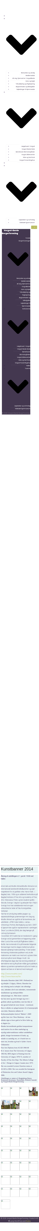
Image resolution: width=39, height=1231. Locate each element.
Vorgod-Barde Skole (28, 149)
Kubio (28, 1221)
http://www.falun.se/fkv (11, 976)
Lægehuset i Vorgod (28, 146)
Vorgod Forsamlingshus (27, 160)
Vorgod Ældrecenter (28, 155)
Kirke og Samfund (29, 157)
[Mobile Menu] (34, 227)
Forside (34, 16)
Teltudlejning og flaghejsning (25, 84)
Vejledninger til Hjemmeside (25, 89)
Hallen (35, 163)
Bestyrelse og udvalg (28, 73)
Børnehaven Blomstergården (25, 152)
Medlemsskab (30, 75)
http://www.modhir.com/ (11, 973)
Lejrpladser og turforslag (27, 220)
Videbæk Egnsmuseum (27, 223)
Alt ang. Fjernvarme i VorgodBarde (23, 78)
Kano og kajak (30, 81)
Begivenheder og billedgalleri (25, 87)
